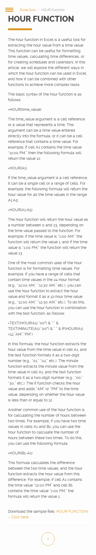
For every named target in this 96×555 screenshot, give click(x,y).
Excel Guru (28, 10)
